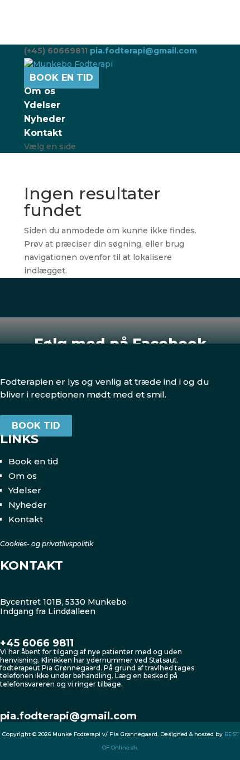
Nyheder (44, 119)
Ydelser (42, 105)
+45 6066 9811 (37, 643)
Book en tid (33, 461)
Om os (39, 91)
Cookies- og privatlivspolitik (46, 544)
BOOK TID (36, 425)
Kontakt (43, 133)
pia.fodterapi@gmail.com (68, 716)
